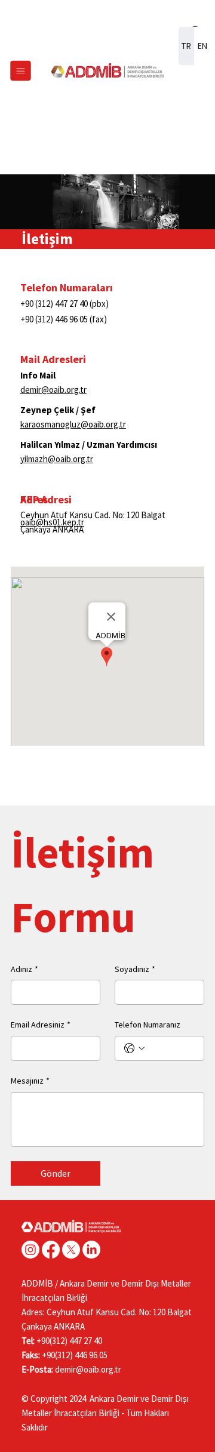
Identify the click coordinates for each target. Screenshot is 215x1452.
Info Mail (38, 375)
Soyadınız (135, 969)
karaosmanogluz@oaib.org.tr (73, 424)
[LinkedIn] (91, 1250)
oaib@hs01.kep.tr (52, 522)
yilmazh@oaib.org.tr (56, 458)
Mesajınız (30, 1080)
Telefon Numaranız (147, 1024)
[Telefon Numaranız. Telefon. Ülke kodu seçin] (134, 1048)
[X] (71, 1250)
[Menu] (21, 71)
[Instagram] (30, 1250)
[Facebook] (51, 1250)
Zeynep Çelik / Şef (58, 410)
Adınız (24, 969)
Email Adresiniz (40, 1024)
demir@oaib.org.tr (53, 389)
